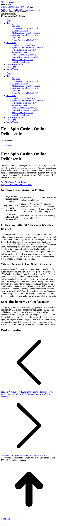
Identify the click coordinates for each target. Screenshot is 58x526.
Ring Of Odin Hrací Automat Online (16, 184)
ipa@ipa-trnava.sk (25, 10)
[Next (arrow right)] (5, 524)
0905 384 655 (9, 10)
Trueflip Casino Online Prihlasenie (15, 182)
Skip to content (7, 2)
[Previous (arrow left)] (2, 524)
